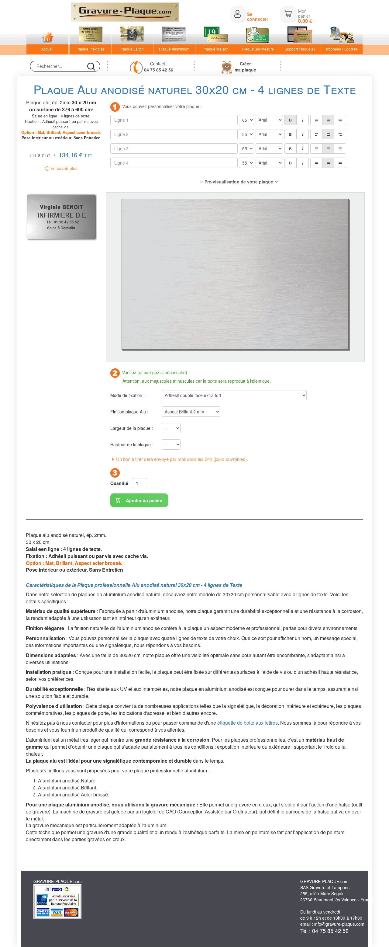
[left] (316, 120)
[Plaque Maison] (216, 35)
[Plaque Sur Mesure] (258, 35)
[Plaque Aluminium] (174, 35)
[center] (328, 120)
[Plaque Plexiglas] (90, 35)
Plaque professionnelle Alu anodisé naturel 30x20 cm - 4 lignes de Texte (159, 584)
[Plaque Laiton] (132, 35)
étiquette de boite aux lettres (247, 722)
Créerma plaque (245, 67)
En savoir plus (63, 168)
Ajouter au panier (144, 500)
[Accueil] (47, 35)
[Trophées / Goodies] (342, 35)
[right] (340, 120)
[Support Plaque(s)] (300, 35)
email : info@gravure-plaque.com (332, 924)
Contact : (158, 67)
